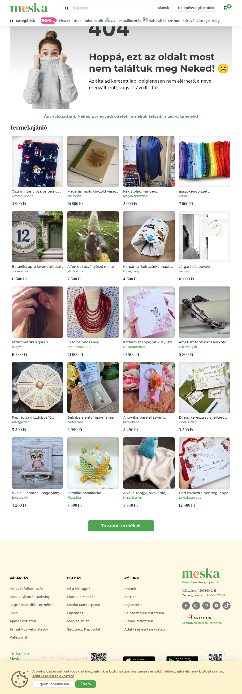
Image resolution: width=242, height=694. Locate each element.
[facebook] (186, 605)
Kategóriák (19, 637)
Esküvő (188, 21)
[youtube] (216, 605)
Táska (77, 21)
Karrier (130, 597)
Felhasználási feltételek (144, 613)
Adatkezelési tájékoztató (145, 629)
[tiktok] (226, 605)
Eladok (163, 7)
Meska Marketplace (83, 605)
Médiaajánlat (78, 621)
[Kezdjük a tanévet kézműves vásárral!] (49, 20)
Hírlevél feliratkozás (26, 589)
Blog (216, 21)
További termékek (121, 525)
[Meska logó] (29, 8)
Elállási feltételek (138, 621)
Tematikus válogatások (29, 629)
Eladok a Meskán (81, 597)
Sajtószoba (133, 605)
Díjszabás (75, 613)
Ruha (87, 21)
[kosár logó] (225, 8)
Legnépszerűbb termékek (32, 605)
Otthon (174, 21)
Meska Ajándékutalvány (30, 597)
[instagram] (196, 605)
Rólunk (130, 589)
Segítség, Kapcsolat (83, 629)
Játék (98, 21)
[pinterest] (206, 605)
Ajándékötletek (23, 621)
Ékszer (64, 21)
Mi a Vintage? (78, 589)
